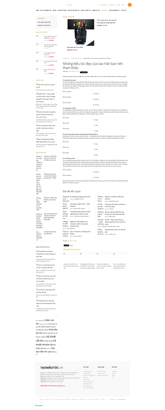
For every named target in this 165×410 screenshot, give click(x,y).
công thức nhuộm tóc (43, 324)
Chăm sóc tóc (96, 10)
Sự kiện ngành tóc (87, 371)
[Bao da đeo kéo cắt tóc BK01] (81, 32)
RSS (113, 377)
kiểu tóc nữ (54, 333)
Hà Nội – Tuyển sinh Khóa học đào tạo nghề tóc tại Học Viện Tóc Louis (115, 222)
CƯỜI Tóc (123, 10)
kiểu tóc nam (46, 333)
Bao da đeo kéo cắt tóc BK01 (75, 47)
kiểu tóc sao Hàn (72, 240)
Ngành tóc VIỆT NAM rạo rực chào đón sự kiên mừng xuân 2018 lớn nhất (79, 224)
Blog (45, 5)
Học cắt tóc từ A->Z (43, 247)
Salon (54, 10)
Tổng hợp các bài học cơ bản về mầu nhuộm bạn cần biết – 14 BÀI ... (50, 176)
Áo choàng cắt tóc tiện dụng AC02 (49, 53)
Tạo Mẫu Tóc (66, 58)
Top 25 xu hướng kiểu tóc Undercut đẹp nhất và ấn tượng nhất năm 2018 (119, 266)
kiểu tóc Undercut (41, 337)
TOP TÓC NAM (103, 4)
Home (37, 10)
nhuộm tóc (48, 348)
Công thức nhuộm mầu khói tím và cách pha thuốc (50, 199)
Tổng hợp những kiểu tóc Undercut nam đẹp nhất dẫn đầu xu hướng (104, 266)
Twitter (113, 375)
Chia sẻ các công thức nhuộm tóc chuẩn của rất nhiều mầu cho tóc (50, 158)
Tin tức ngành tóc (45, 10)
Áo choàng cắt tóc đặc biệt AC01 (106, 23)
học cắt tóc (42, 327)
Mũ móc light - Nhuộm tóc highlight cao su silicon (50, 37)
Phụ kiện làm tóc (44, 22)
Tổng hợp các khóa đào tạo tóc (81, 216)
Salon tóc (83, 208)
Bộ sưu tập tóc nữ (87, 383)
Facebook (114, 371)
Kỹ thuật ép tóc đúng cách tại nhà (80, 196)
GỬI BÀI (118, 4)
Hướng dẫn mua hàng (103, 375)
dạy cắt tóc (51, 324)
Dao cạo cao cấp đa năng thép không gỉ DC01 (50, 45)
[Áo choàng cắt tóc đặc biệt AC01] (111, 20)
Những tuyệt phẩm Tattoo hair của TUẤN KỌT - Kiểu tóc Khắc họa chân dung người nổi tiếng (87, 266)
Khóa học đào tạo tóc (88, 381)
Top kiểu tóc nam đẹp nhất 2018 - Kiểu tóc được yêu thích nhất (71, 266)
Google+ (114, 373)
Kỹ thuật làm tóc (87, 373)
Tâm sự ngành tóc (114, 10)
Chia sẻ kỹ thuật (62, 10)
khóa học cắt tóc (43, 330)
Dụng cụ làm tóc (86, 10)
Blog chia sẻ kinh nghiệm (89, 375)
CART (123, 4)
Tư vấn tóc (104, 10)
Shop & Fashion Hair (121, 399)
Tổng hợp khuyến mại (88, 387)
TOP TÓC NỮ (111, 4)
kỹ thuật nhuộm (48, 341)
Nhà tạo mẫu (77, 208)
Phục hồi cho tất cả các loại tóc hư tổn (45, 90)
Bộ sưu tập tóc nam (87, 385)
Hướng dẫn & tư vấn (76, 58)
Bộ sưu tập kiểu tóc (74, 10)
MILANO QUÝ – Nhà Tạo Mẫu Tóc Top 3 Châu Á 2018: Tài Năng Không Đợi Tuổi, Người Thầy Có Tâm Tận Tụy (46, 106)
